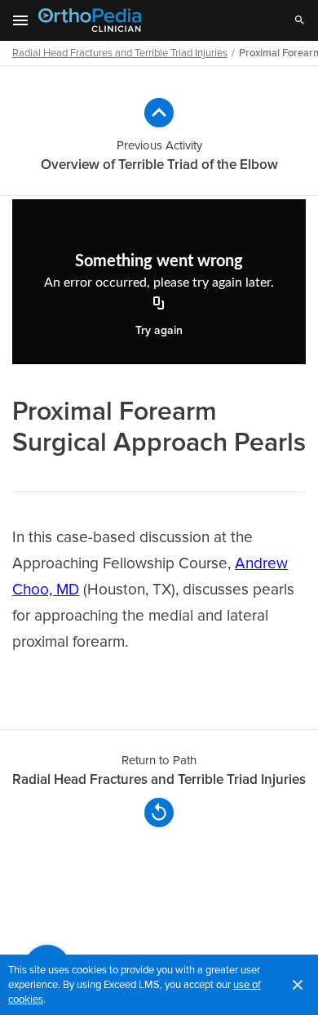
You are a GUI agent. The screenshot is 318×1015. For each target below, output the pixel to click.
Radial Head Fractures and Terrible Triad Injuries (119, 53)
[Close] (297, 985)
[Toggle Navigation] (21, 20)
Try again (159, 330)
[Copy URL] (159, 305)
